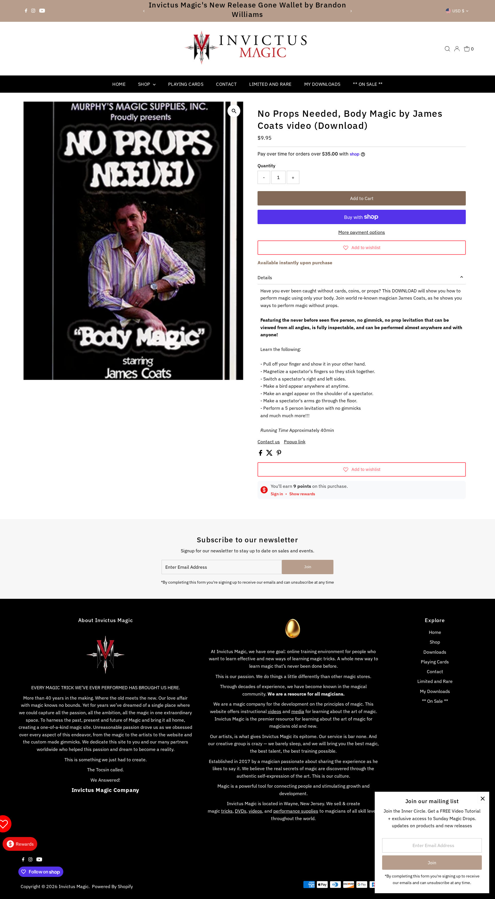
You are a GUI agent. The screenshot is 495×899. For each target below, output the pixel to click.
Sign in (277, 493)
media (297, 711)
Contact (226, 84)
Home (118, 84)
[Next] (351, 11)
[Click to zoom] (233, 110)
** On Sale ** (367, 84)
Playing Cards (185, 84)
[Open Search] (447, 48)
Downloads (434, 652)
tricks (227, 811)
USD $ (458, 10)
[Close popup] (483, 798)
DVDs (240, 811)
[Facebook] (26, 11)
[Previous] (144, 11)
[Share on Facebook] (261, 454)
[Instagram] (33, 11)
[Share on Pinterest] (279, 454)
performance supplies (295, 811)
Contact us (269, 441)
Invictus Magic (74, 886)
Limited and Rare (270, 84)
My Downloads (322, 84)
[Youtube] (42, 11)
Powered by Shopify (112, 886)
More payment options (361, 232)
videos (274, 711)
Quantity (266, 165)
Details (265, 277)
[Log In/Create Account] (456, 48)
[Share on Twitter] (270, 454)
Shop (145, 84)
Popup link (294, 441)
